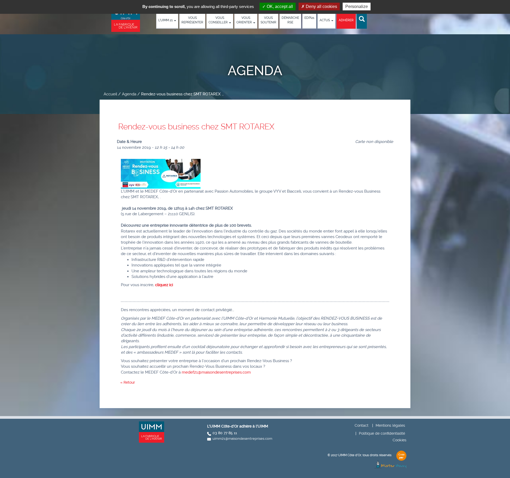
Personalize (356, 6)
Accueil (110, 94)
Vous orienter (244, 20)
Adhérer (346, 20)
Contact (361, 425)
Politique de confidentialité (382, 433)
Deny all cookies (321, 6)
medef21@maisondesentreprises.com (216, 372)
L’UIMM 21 (165, 20)
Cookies (399, 440)
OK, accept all (279, 6)
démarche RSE (290, 20)
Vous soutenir (268, 20)
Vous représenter (192, 20)
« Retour (127, 382)
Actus (325, 20)
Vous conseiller (218, 20)
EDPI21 (309, 18)
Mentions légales (390, 425)
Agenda (129, 94)
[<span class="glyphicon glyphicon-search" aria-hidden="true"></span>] (362, 19)
